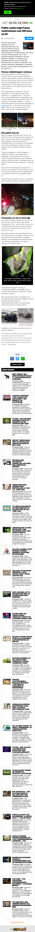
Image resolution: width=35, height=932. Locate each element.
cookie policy (19, 8)
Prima (8, 12)
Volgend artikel (17, 364)
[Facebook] (12, 358)
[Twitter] (17, 358)
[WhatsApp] (23, 358)
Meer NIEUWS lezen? (17, 922)
